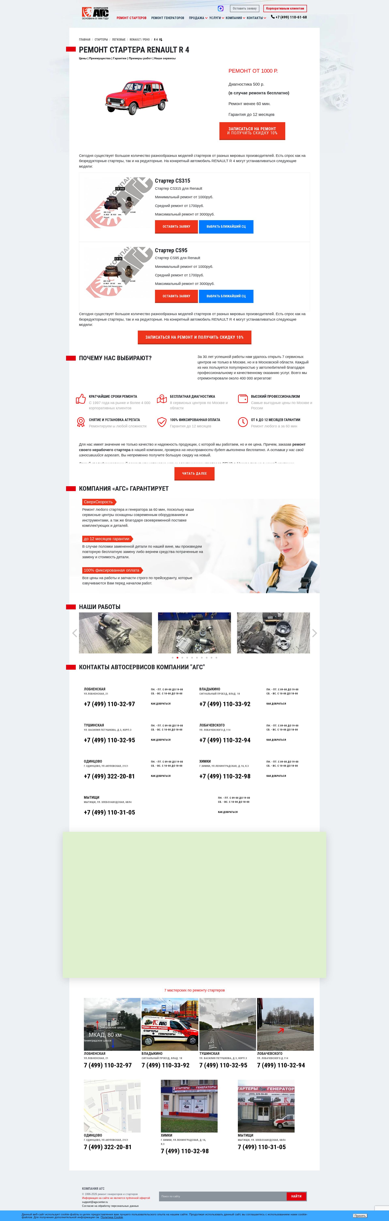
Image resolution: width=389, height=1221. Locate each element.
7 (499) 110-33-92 (165, 1065)
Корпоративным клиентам (285, 8)
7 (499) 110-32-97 (108, 1065)
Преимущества (100, 58)
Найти (296, 1196)
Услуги (215, 18)
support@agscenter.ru (95, 1202)
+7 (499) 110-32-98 (224, 776)
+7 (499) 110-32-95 (109, 740)
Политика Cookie (112, 1217)
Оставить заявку (244, 8)
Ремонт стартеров (131, 18)
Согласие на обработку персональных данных (110, 1205)
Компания (234, 18)
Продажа (196, 18)
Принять (360, 1215)
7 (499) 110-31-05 (262, 1147)
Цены (83, 58)
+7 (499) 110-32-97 (109, 704)
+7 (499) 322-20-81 (109, 776)
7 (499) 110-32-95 (223, 1065)
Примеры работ (140, 58)
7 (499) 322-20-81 (108, 1147)
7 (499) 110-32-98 (185, 1151)
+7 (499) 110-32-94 (224, 740)
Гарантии (119, 58)
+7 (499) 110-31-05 (109, 812)
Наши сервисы (165, 58)
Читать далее (194, 473)
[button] (206, 18)
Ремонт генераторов (167, 18)
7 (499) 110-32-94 (281, 1065)
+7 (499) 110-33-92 (224, 704)
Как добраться (161, 703)
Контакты (255, 18)
